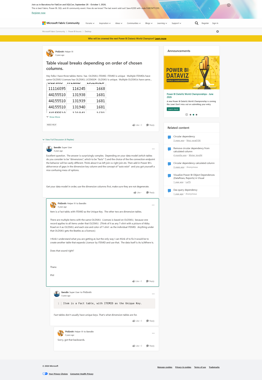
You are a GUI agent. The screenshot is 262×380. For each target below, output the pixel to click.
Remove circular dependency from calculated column (191, 150)
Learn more (160, 38)
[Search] (196, 23)
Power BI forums (74, 31)
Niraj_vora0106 (193, 140)
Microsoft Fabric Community (53, 31)
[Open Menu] (217, 31)
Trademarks (214, 367)
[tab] (190, 114)
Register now (38, 12)
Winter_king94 (195, 155)
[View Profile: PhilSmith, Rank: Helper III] (50, 53)
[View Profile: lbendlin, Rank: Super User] (49, 149)
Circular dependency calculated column (194, 163)
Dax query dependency (185, 189)
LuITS (188, 182)
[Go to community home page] (61, 23)
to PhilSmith (86, 292)
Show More (54, 116)
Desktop (88, 31)
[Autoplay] (186, 114)
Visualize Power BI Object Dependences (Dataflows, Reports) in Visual (194, 176)
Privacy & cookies (183, 367)
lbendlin (57, 147)
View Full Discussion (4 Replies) (59, 139)
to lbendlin (81, 203)
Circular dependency (184, 136)
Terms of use (200, 367)
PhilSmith (59, 51)
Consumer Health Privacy (81, 373)
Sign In (215, 23)
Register (205, 23)
